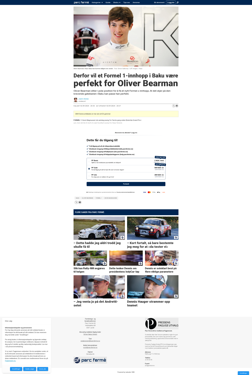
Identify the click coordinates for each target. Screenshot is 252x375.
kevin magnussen (111, 198)
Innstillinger (243, 373)
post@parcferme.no (90, 347)
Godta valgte (29, 369)
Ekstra (115, 2)
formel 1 (99, 198)
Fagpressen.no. (10, 361)
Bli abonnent (159, 2)
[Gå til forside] (81, 2)
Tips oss (126, 2)
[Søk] (178, 2)
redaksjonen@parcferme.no (90, 341)
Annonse (136, 2)
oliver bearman (87, 198)
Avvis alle (42, 369)
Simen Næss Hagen (90, 334)
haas (77, 198)
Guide (108, 2)
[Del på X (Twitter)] (173, 105)
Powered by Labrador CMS (126, 372)
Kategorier (96, 2)
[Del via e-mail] (176, 105)
